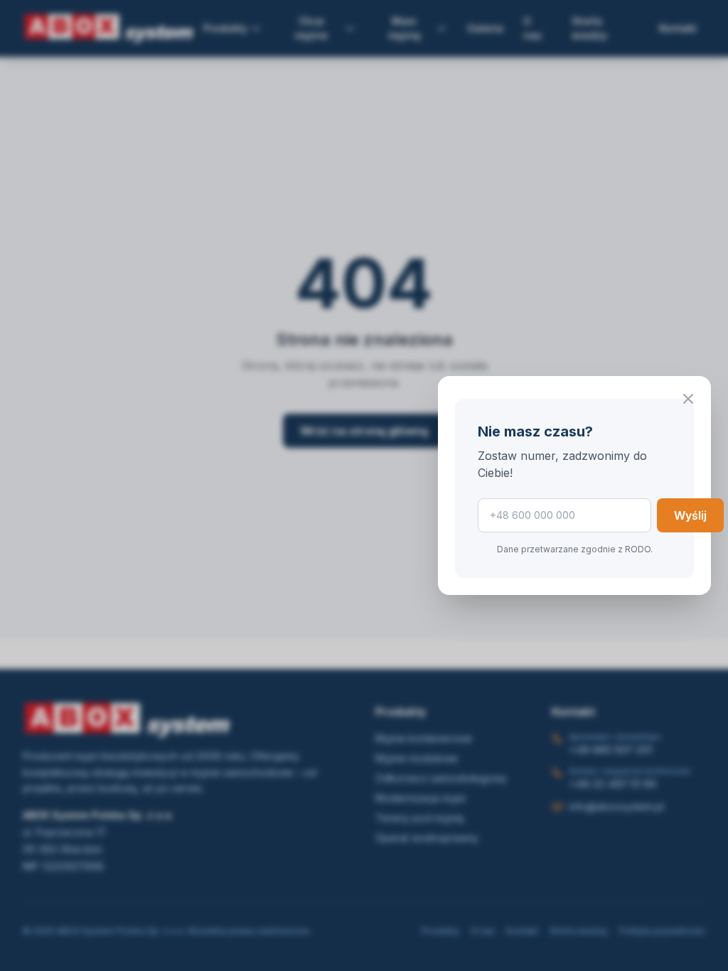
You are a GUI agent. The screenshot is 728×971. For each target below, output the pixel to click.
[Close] (688, 398)
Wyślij (690, 515)
